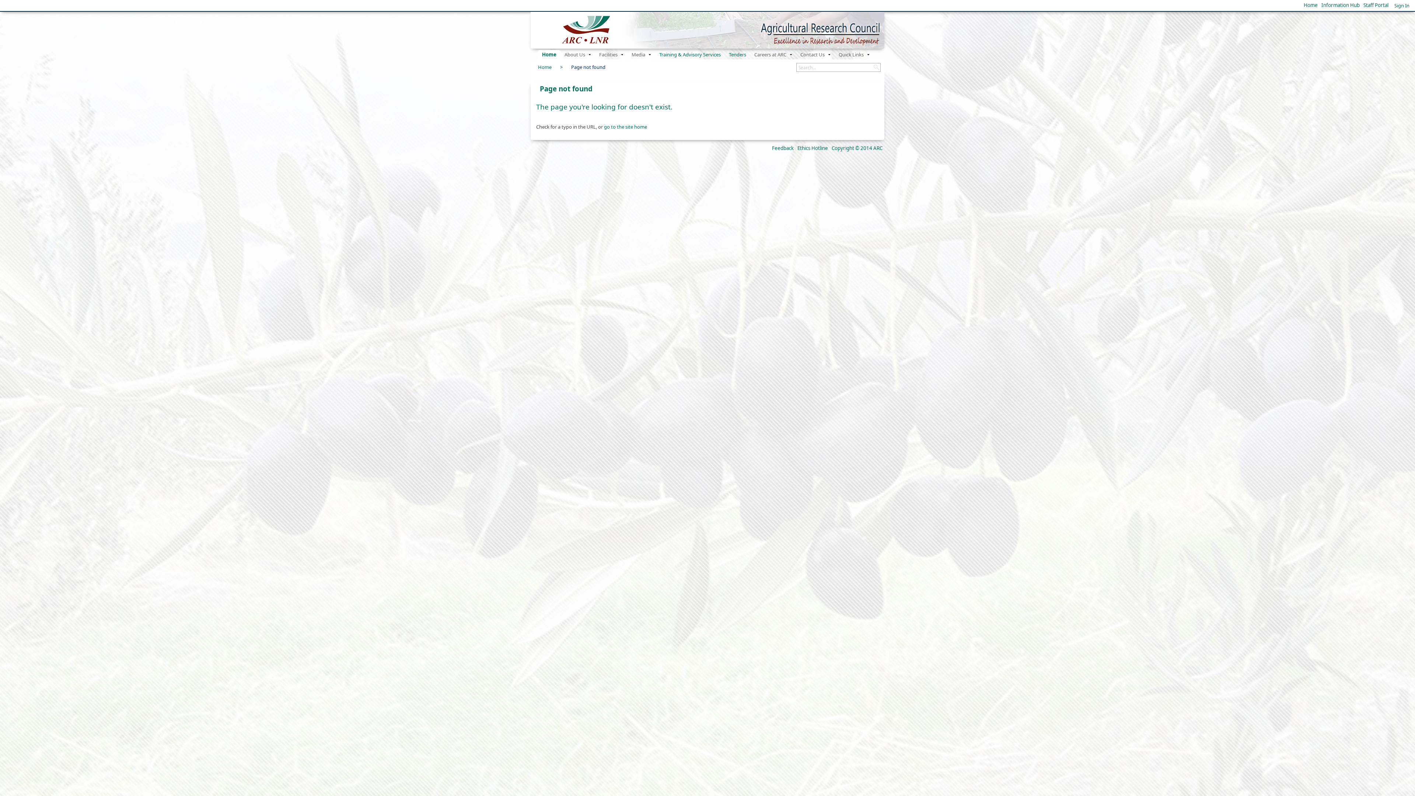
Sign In (1401, 5)
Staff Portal (1375, 5)
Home (1311, 5)
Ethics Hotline (812, 148)
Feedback (783, 148)
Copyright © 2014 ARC (857, 148)
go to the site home (625, 126)
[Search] (876, 67)
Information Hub (1340, 5)
